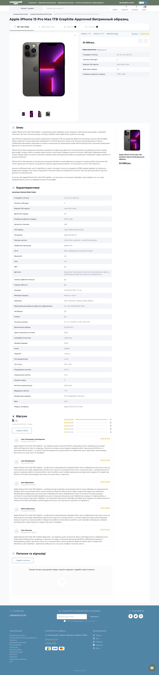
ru (145, 2)
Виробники (13, 656)
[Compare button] (145, 41)
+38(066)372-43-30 (17, 615)
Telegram (99, 635)
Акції (11, 661)
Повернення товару (16, 652)
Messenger (99, 645)
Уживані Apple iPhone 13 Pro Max (41, 14)
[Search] (107, 8)
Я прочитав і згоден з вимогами (80, 621)
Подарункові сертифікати (18, 659)
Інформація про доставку (47, 2)
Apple (116, 33)
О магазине (32, 2)
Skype (98, 648)
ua (142, 2)
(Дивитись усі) (102, 49)
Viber (97, 638)
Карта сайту (13, 654)
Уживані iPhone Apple (20, 14)
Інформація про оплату (66, 2)
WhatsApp (99, 641)
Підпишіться (94, 616)
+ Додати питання (23, 560)
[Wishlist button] (140, 41)
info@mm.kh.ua (51, 639)
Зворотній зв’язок (15, 649)
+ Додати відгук (22, 431)
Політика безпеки (78, 621)
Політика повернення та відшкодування (89, 2)
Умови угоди (13, 647)
